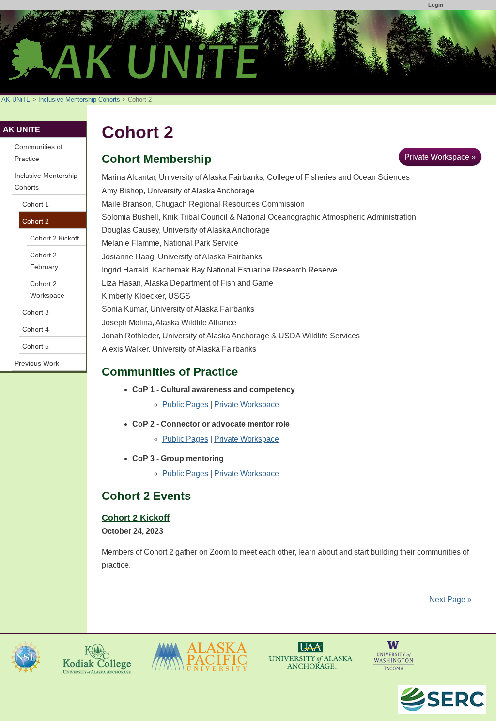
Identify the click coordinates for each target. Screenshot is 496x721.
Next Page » (449, 599)
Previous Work (37, 363)
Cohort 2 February (44, 261)
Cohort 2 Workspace (47, 289)
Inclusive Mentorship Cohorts (79, 99)
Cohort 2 (35, 221)
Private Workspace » (440, 157)
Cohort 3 (35, 312)
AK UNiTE (16, 99)
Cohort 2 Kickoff (136, 518)
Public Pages (185, 405)
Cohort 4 (35, 329)
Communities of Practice (38, 152)
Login (435, 5)
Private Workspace (246, 405)
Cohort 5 (35, 346)
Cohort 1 (35, 204)
